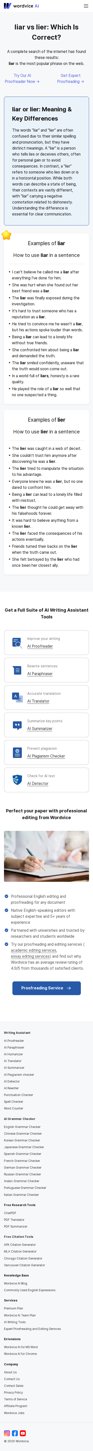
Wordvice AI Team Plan (20, 1315)
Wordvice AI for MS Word (21, 1347)
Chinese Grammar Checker (23, 1133)
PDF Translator (14, 1220)
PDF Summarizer (15, 1226)
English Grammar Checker (22, 1127)
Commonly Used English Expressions (29, 1290)
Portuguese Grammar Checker (25, 1188)
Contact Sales (13, 1386)
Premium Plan (13, 1308)
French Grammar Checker (22, 1161)
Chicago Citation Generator (23, 1258)
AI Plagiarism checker (19, 1075)
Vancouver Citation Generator (24, 1265)
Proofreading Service (42, 988)
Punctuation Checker (18, 1095)
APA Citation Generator (20, 1245)
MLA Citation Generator (20, 1251)
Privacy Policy (13, 1392)
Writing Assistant (17, 1033)
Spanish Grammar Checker (22, 1154)
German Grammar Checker (22, 1167)
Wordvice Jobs (14, 1413)
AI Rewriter (11, 1088)
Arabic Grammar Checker (21, 1181)
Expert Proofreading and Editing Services (32, 1329)
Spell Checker (13, 1101)
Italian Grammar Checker (21, 1195)
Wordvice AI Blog (15, 1283)
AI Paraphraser (40, 673)
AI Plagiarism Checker (46, 756)
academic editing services (33, 950)
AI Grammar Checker (19, 1119)
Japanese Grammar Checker (24, 1147)
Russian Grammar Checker (22, 1174)
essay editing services (30, 956)
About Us (10, 1372)
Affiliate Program (15, 1406)
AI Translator (38, 701)
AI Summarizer (39, 728)
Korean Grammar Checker (22, 1140)
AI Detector (37, 783)
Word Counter (13, 1108)
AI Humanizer (13, 1054)
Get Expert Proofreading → (70, 78)
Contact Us (12, 1379)
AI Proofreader (40, 646)
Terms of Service (15, 1399)
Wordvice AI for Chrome (20, 1354)
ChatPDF (10, 1213)
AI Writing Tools (15, 1322)
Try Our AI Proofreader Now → (22, 78)
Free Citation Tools (18, 1237)
